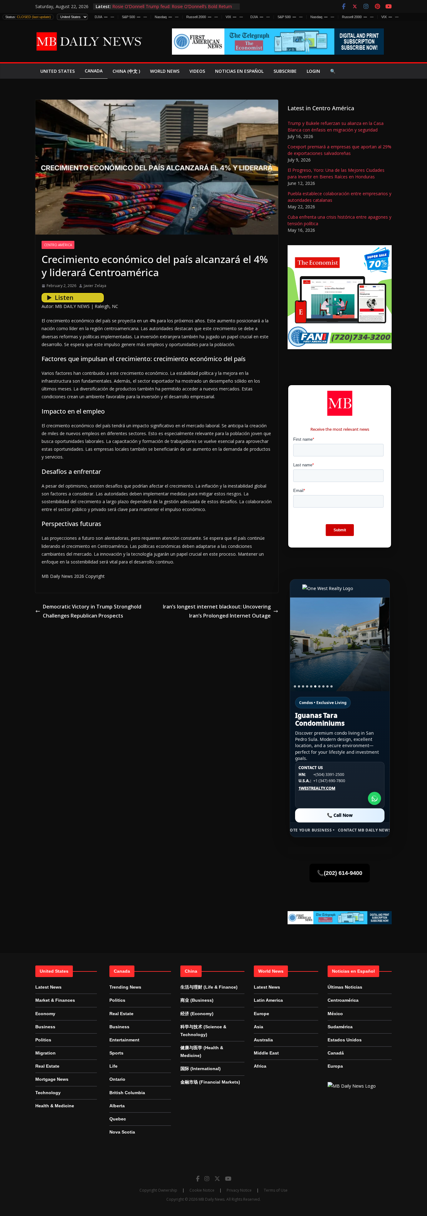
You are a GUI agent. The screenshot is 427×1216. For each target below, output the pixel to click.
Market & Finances (55, 1000)
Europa (335, 1066)
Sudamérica (340, 1026)
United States (57, 71)
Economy (45, 1013)
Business (45, 1026)
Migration (45, 1052)
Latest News (48, 987)
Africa (260, 1066)
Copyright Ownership (158, 1190)
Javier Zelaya (95, 285)
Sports (116, 1052)
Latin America (268, 1000)
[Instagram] (206, 1179)
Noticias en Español (239, 71)
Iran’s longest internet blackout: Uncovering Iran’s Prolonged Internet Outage (217, 611)
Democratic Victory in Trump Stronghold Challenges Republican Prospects (92, 611)
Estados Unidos (345, 1039)
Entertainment (124, 1039)
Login (313, 71)
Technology (48, 1092)
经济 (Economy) (197, 1013)
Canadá (336, 1052)
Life (113, 1066)
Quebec (117, 1118)
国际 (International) (200, 1068)
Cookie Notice (201, 1190)
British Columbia (127, 1092)
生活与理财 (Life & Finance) (209, 987)
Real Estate (47, 1066)
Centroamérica (343, 1000)
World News (164, 71)
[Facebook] (197, 1179)
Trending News (125, 987)
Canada (94, 71)
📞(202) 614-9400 (339, 873)
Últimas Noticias (345, 987)
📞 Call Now (340, 815)
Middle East (266, 1052)
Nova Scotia (122, 1131)
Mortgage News (51, 1079)
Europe (261, 1013)
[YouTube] (228, 1179)
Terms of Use (276, 1190)
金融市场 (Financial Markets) (210, 1082)
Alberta (117, 1105)
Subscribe (285, 71)
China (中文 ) (126, 71)
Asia (258, 1026)
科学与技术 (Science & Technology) (203, 1030)
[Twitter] (217, 1179)
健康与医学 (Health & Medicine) (201, 1051)
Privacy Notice (239, 1190)
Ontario (117, 1079)
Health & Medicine (54, 1105)
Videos (197, 71)
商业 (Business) (197, 1000)
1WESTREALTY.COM (317, 788)
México (335, 1013)
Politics (43, 1039)
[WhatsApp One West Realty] (374, 798)
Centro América (58, 245)
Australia (263, 1039)
